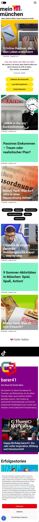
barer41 (9, 380)
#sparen (18, 210)
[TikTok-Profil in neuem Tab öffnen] (3, 353)
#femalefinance (14, 214)
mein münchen (11, 11)
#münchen (19, 219)
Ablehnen (19, 512)
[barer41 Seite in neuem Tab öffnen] (13, 369)
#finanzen (7, 210)
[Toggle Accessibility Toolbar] (4, 518)
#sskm (27, 214)
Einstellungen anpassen (19, 517)
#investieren (31, 210)
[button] (35, 2)
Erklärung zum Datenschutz (20, 487)
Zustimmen (19, 506)
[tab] (19, 79)
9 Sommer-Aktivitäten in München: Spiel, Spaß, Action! (19, 276)
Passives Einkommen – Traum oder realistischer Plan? (19, 148)
